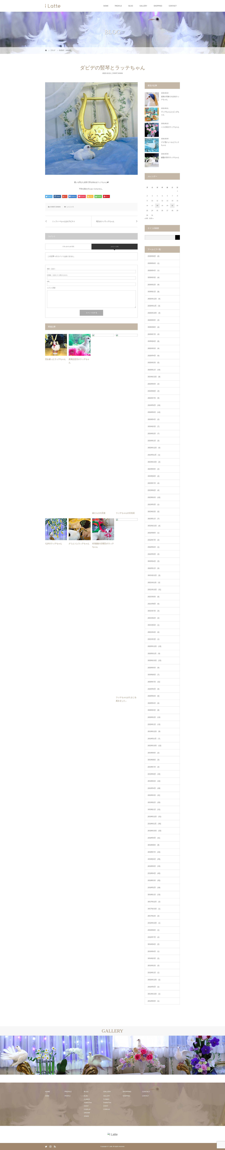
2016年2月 (153, 965)
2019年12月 (154, 731)
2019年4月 (154, 788)
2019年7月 (153, 767)
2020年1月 (154, 724)
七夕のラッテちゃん (53, 544)
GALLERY (143, 6)
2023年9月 (153, 469)
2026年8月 (153, 256)
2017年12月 (154, 902)
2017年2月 (153, 916)
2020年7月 (154, 682)
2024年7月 (153, 398)
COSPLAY (87, 1109)
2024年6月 (154, 405)
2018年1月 (154, 895)
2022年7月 (153, 540)
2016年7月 (153, 937)
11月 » (151, 218)
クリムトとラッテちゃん (79, 544)
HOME (105, 6)
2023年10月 (154, 462)
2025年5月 (153, 348)
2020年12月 (154, 646)
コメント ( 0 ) (114, 246)
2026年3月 (153, 277)
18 (157, 205)
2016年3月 (153, 958)
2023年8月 (153, 476)
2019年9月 (153, 753)
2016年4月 (153, 951)
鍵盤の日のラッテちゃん (170, 157)
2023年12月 (154, 448)
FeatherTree (88, 1102)
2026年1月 (153, 292)
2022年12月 (154, 526)
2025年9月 (153, 320)
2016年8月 (153, 930)
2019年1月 (154, 809)
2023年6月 (153, 490)
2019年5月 (154, 781)
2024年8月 (153, 391)
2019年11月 (154, 738)
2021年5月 (153, 625)
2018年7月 (154, 852)
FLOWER (87, 1099)
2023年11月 (154, 455)
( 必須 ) (51, 268)
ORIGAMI (87, 1113)
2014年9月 (153, 1001)
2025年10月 (154, 313)
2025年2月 (153, 362)
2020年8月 (153, 675)
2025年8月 (153, 327)
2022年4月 (153, 561)
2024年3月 (153, 426)
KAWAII (120, 73)
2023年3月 (153, 504)
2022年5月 (153, 554)
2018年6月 (154, 859)
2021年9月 (153, 597)
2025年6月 (153, 341)
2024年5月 (154, 412)
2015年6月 (153, 987)
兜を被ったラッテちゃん (55, 359)
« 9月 (146, 218)
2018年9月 (154, 838)
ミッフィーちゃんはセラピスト (63, 221)
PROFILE (118, 6)
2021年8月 (153, 604)
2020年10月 (154, 660)
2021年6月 (153, 618)
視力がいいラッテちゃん (105, 221)
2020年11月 (154, 653)
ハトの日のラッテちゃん (170, 127)
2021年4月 (153, 632)
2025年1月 (154, 370)
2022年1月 (153, 568)
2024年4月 (153, 419)
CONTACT (173, 6)
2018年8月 (153, 845)
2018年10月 (154, 831)
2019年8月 (153, 760)
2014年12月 (154, 994)
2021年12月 (154, 575)
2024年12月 (154, 377)
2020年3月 (153, 710)
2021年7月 (153, 611)
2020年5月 (153, 696)
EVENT (115, 73)
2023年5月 (154, 497)
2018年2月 (154, 887)
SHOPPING (158, 6)
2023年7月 (153, 483)
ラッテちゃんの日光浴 (125, 513)
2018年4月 (154, 873)
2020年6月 (153, 689)
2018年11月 (154, 824)
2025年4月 (153, 355)
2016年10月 (154, 923)
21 (172, 205)
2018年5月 (154, 866)
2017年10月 (154, 909)
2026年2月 (153, 285)
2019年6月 (154, 774)
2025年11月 (154, 306)
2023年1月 (153, 519)
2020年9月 (153, 668)
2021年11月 (154, 582)
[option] (28, 1055)
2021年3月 (153, 639)
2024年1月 (153, 441)
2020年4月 (153, 703)
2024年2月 (153, 433)
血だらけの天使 (98, 513)
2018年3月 (154, 880)
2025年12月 (154, 299)
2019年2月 (154, 802)
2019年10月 (154, 745)
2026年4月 (153, 270)
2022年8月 (153, 533)
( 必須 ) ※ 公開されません (57, 275)
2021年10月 (154, 589)
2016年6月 (153, 944)
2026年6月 (153, 263)
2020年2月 (154, 717)
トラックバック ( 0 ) (68, 246)
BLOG (130, 6)
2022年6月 (153, 547)
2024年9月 (153, 384)
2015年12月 (154, 980)
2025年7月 (153, 334)
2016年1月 (153, 972)
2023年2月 (153, 511)
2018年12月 (154, 816)
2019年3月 (154, 795)
